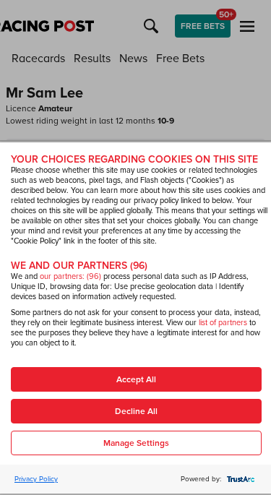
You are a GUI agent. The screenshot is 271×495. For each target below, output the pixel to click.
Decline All (136, 411)
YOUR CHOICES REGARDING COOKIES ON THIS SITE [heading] (134, 159)
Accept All (136, 379)
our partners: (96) (70, 276)
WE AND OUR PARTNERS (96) (79, 265)
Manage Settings (136, 443)
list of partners (223, 322)
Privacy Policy (36, 479)
